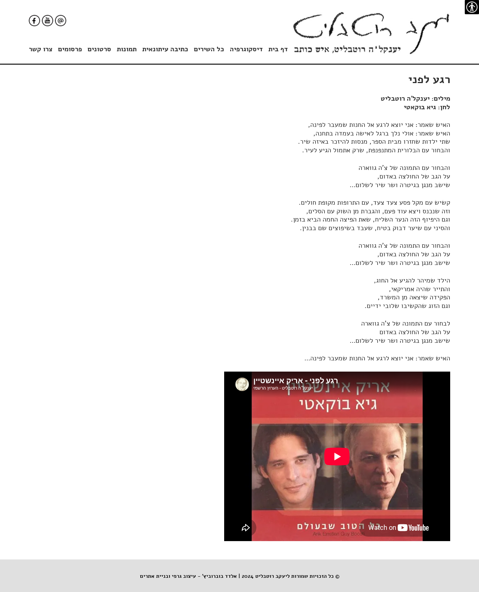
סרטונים (99, 49)
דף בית (278, 49)
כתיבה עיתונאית (165, 49)
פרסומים (70, 49)
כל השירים (209, 49)
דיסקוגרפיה (246, 49)
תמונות (127, 49)
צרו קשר (40, 49)
